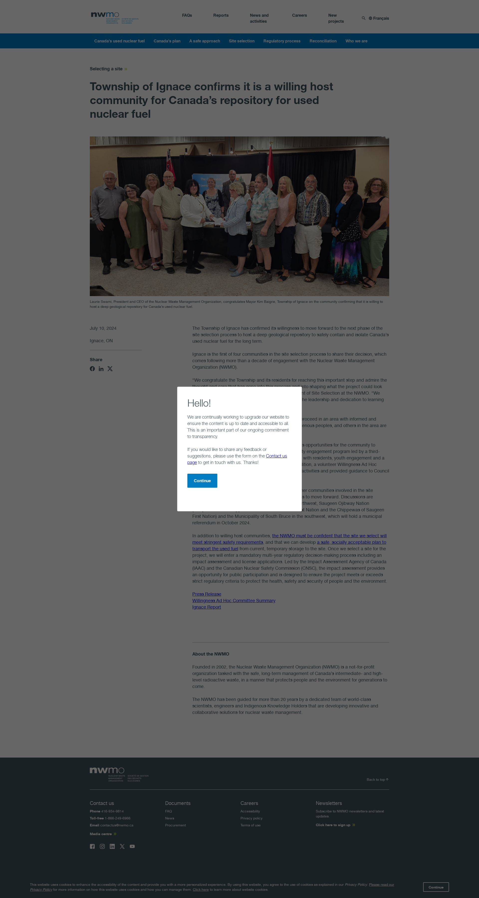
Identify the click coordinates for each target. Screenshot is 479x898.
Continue (202, 480)
